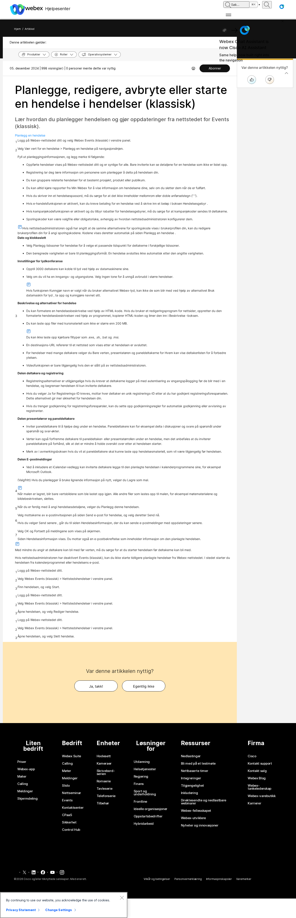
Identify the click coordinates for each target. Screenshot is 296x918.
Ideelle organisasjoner (150, 808)
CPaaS (67, 815)
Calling (22, 783)
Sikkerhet (69, 822)
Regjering (141, 776)
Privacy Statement (21, 910)
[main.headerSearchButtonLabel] (267, 4)
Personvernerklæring (188, 879)
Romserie (104, 781)
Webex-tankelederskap (259, 787)
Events (67, 800)
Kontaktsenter (72, 807)
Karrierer (254, 803)
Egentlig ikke (143, 686)
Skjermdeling (27, 798)
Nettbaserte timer (194, 770)
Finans (139, 783)
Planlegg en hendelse (30, 135)
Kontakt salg (257, 770)
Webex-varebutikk (261, 795)
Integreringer (191, 778)
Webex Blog (257, 778)
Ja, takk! (96, 686)
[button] (281, 6)
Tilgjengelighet (192, 785)
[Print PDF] (193, 68)
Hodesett (104, 756)
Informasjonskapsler (219, 879)
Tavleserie (104, 788)
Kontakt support (260, 763)
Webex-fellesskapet (196, 810)
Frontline (140, 801)
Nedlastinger (191, 756)
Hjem (17, 29)
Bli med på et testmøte (198, 763)
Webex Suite (71, 756)
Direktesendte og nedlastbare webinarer (203, 802)
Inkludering (189, 792)
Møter (21, 776)
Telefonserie (106, 795)
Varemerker (243, 879)
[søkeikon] (228, 5)
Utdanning (142, 761)
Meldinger (25, 791)
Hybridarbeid (144, 823)
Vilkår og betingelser (157, 879)
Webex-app (26, 769)
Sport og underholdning (145, 793)
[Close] (122, 897)
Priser (21, 761)
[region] (63, 905)
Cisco (252, 756)
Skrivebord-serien (106, 772)
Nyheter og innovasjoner (199, 825)
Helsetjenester (145, 769)
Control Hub (71, 829)
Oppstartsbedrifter (148, 816)
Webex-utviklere (193, 818)
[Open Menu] (240, 15)
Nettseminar (71, 792)
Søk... (235, 4)
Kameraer (104, 763)
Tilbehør (103, 803)
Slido (66, 785)
